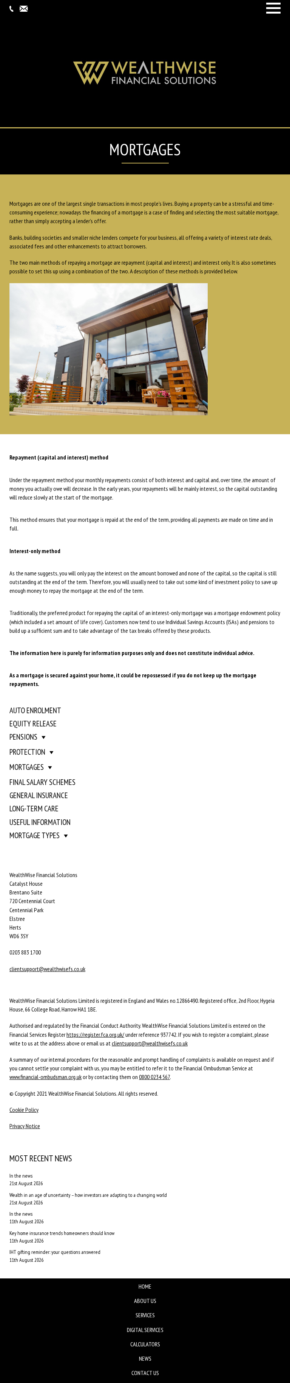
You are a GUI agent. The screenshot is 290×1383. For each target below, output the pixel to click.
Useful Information (40, 822)
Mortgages (26, 767)
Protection (27, 752)
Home (145, 1286)
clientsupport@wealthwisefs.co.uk (47, 969)
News (145, 1358)
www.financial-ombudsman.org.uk (45, 1077)
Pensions (23, 737)
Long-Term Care (34, 808)
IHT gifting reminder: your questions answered (54, 1252)
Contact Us (145, 1373)
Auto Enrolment (35, 710)
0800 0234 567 (154, 1077)
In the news (20, 1175)
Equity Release (33, 723)
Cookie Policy (24, 1109)
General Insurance (38, 795)
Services (145, 1315)
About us (145, 1300)
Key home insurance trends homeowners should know (61, 1233)
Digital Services (145, 1330)
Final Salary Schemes (42, 782)
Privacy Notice (24, 1126)
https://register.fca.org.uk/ (95, 1034)
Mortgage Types (34, 835)
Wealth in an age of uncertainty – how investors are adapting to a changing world (88, 1195)
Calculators (145, 1344)
